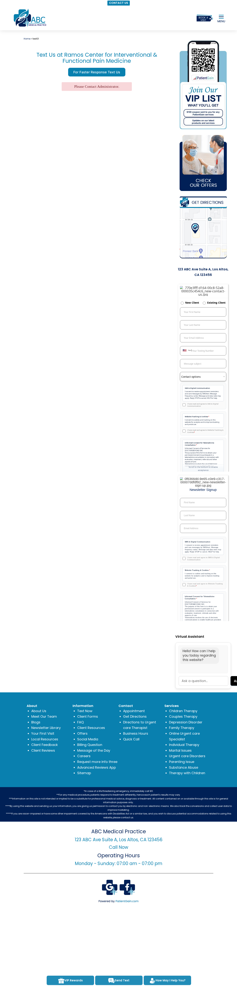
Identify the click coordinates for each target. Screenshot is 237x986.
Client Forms (87, 716)
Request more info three (97, 761)
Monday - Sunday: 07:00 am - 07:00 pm (118, 863)
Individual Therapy (184, 744)
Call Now (118, 847)
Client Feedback (44, 744)
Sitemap (84, 773)
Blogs (35, 722)
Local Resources (44, 739)
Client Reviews (43, 750)
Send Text (122, 980)
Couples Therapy (183, 716)
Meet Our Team (44, 716)
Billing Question (89, 744)
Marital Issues (180, 750)
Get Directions (135, 716)
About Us (38, 711)
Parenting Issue (181, 761)
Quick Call (131, 739)
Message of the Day (93, 750)
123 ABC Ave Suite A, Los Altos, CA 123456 (118, 840)
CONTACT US (118, 3)
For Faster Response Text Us (96, 72)
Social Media (87, 739)
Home (27, 38)
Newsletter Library (46, 727)
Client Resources (91, 727)
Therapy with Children (187, 773)
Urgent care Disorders (187, 756)
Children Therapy (183, 711)
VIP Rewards (73, 980)
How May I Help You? (171, 980)
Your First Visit (42, 733)
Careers (84, 756)
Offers (82, 733)
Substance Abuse (183, 767)
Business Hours (135, 733)
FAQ (80, 722)
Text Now (84, 711)
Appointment (134, 711)
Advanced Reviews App (96, 767)
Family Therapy (181, 727)
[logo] (29, 17)
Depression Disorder (185, 722)
